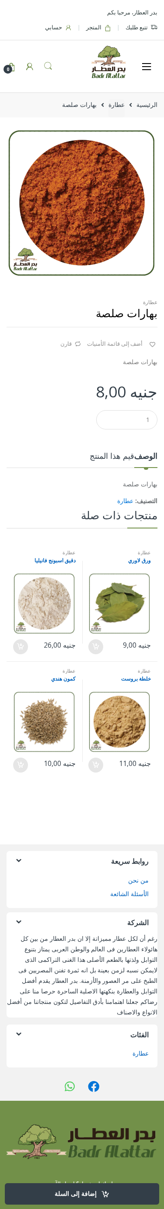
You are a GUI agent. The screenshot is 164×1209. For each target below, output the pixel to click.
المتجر (93, 27)
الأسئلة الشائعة (129, 894)
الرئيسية (146, 104)
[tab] (145, 459)
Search (48, 66)
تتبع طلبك (137, 27)
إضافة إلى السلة (76, 1193)
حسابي (53, 27)
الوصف (145, 456)
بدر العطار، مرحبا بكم (132, 12)
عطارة (116, 104)
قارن (66, 343)
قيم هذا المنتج (112, 456)
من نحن (138, 880)
